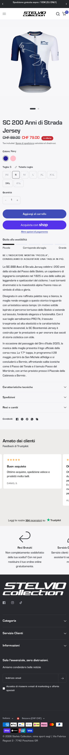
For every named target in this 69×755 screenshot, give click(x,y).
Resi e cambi (10, 407)
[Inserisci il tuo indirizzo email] (62, 678)
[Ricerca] (58, 14)
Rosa (13, 158)
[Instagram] (15, 603)
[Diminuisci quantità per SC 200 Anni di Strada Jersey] (5, 200)
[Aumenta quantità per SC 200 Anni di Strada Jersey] (17, 200)
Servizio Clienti (13, 633)
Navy (5, 158)
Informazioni (11, 645)
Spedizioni (9, 397)
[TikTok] (23, 603)
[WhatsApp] (32, 419)
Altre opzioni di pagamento (34, 232)
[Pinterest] (27, 419)
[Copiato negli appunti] (37, 419)
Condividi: (8, 419)
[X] (22, 419)
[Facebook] (17, 419)
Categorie (9, 620)
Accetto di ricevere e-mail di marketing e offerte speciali (32, 688)
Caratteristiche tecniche (18, 387)
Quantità (7, 192)
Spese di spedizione (25, 143)
